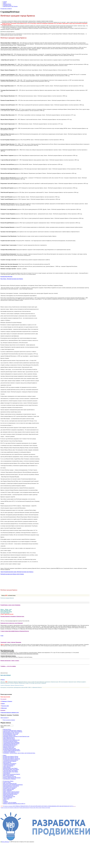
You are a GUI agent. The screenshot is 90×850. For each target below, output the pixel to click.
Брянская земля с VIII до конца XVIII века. (12, 731)
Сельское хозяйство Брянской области (11, 750)
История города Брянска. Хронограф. (11, 758)
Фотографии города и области (10, 787)
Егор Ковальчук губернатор (9, 778)
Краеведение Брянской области (10, 794)
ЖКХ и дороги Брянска (8, 775)
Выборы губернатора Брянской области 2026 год (14, 803)
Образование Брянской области (10, 744)
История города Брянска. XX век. (10, 757)
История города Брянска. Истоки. (10, 756)
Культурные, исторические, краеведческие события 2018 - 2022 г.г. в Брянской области (21, 687)
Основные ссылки (7, 5)
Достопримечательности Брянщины (11, 742)
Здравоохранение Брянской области (11, 743)
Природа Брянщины (7, 797)
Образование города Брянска (9, 763)
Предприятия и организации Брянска (11, 774)
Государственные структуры (9, 776)
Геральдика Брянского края (9, 735)
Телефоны (5, 801)
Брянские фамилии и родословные (11, 785)
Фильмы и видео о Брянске (9, 788)
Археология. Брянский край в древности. (12, 730)
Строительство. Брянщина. (9, 751)
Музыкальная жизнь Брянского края (11, 749)
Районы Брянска (7, 767)
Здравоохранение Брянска (9, 764)
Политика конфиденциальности (24, 807)
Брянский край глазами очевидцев (11, 792)
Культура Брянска (7, 762)
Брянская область (7, 4)
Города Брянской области (9, 737)
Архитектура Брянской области (10, 741)
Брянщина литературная (8, 747)
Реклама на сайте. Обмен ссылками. (36, 807)
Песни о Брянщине (7, 790)
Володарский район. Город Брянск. (11, 769)
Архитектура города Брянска (9, 761)
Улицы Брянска (6, 772)
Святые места (6, 798)
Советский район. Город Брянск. (10, 770)
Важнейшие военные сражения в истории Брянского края (16, 736)
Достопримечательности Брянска (10, 759)
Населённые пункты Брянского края (11, 740)
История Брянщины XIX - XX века (11, 732)
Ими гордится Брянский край (9, 783)
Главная (5, 1)
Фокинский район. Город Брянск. (10, 771)
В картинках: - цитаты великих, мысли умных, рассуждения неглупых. (19, 753)
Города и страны (7, 782)
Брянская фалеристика (8, 795)
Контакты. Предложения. (46, 807)
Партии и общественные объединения (11, 777)
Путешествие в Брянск (8, 781)
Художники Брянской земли (9, 748)
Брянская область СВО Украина (10, 6)
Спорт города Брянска (8, 765)
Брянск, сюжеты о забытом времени (11, 791)
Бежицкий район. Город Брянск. (10, 768)
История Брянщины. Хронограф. (10, 734)
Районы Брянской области (9, 738)
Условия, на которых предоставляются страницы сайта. (10, 807)
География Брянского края (9, 796)
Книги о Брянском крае (8, 789)
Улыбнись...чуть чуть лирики (9, 802)
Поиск (2, 725)
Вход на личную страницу (9, 719)
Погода (4, 800)
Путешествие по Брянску (6, 8)
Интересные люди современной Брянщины (13, 784)
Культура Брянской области (9, 745)
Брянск (4, 2)
